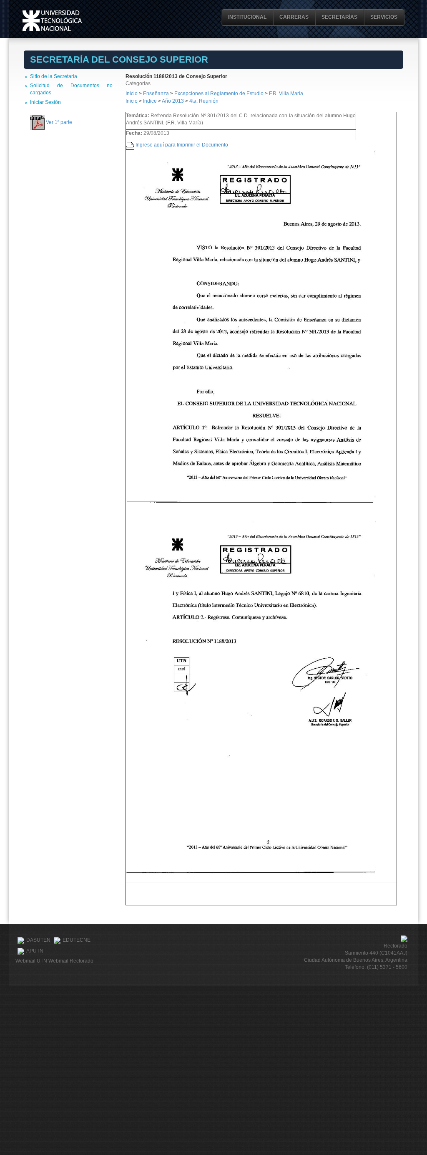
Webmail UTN (31, 961)
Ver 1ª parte (59, 122)
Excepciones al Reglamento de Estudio (219, 93)
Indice (150, 101)
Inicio (132, 93)
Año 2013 (173, 101)
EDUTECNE (76, 940)
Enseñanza (156, 93)
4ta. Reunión (204, 101)
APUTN (34, 951)
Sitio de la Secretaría (53, 76)
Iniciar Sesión (45, 102)
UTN (52, 21)
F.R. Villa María (286, 93)
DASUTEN (38, 940)
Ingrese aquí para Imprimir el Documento (182, 145)
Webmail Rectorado (70, 961)
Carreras (294, 17)
